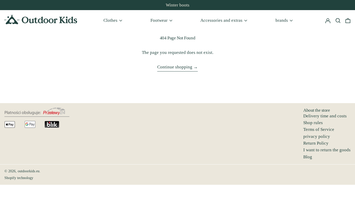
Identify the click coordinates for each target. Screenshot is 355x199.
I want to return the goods (327, 149)
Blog (307, 156)
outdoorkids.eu (29, 171)
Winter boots (177, 5)
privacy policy (316, 136)
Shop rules (313, 122)
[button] (348, 20)
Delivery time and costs (325, 115)
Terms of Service (318, 129)
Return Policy (315, 143)
